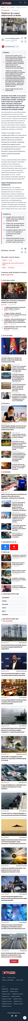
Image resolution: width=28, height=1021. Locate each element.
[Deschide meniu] (25, 3)
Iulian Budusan (23, 642)
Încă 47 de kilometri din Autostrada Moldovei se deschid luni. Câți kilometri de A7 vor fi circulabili (13, 955)
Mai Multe (14, 961)
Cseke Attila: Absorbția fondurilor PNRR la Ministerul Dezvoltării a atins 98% (19, 528)
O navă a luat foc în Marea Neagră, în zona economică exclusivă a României (14, 814)
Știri (7, 7)
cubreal (4, 260)
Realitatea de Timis (18, 1001)
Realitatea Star (5, 991)
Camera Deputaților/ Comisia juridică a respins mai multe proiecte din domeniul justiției (13, 702)
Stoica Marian (23, 697)
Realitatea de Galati (6, 994)
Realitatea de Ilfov (14, 991)
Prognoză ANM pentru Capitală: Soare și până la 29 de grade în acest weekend (13, 787)
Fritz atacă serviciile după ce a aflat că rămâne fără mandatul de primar (13, 674)
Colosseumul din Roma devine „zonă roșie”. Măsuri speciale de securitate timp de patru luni (15, 240)
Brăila (4, 267)
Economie (4, 304)
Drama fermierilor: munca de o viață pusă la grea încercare (15, 327)
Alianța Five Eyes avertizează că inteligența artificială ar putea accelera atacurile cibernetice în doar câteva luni (14, 927)
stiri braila (11, 267)
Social (5, 310)
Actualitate (12, 7)
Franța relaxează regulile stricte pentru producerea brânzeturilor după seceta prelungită (14, 898)
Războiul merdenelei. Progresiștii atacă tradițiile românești (14, 308)
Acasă (4, 7)
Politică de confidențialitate (8, 980)
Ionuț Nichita (23, 950)
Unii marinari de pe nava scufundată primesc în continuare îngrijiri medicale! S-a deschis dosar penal (13, 730)
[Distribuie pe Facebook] (25, 38)
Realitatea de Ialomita (18, 1003)
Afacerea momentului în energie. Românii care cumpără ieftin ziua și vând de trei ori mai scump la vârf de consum (19, 518)
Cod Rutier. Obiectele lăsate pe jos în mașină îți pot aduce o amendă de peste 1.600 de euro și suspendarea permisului (15, 321)
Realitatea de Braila (21, 671)
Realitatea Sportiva (14, 989)
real (10, 260)
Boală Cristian (15, 38)
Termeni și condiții (11, 977)
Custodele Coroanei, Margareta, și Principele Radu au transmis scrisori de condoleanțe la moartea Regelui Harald (19, 445)
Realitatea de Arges (17, 998)
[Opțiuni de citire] (24, 1017)
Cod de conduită (19, 980)
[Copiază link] (22, 38)
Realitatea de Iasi (5, 996)
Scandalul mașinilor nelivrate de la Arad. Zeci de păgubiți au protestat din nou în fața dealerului (15, 232)
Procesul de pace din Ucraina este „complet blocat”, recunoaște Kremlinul (19, 467)
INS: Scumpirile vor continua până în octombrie (17, 535)
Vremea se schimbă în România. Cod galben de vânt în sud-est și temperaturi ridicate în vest (13, 870)
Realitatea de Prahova (7, 1003)
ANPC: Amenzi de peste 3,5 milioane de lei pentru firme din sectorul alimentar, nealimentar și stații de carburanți (14, 497)
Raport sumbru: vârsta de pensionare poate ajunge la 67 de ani (15, 314)
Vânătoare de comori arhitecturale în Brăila (13, 263)
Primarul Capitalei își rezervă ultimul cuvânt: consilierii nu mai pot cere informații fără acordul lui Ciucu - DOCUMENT (19, 457)
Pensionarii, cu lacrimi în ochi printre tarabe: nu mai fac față (13, 301)
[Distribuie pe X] (25, 41)
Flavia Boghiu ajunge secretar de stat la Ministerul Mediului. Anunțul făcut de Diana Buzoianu (13, 428)
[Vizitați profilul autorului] (2, 39)
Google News (9, 274)
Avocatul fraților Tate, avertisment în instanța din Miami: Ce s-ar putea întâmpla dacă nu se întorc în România (19, 397)
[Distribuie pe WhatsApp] (22, 41)
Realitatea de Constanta (17, 994)
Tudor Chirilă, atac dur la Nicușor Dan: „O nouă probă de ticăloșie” (19, 435)
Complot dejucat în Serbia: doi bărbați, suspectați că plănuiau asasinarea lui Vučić (15, 219)
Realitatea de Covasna (7, 1001)
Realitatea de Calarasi (6, 998)
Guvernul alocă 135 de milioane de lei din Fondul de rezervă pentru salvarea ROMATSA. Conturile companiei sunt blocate (19, 506)
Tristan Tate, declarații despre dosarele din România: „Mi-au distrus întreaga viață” (15, 225)
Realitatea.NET (5, 989)
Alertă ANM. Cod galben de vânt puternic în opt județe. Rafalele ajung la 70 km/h (13, 758)
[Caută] (20, 3)
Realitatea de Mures (15, 996)
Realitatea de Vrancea (7, 1006)
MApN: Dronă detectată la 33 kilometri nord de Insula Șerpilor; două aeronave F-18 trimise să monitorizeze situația (14, 842)
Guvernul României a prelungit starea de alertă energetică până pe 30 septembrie (13, 647)
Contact (3, 977)
